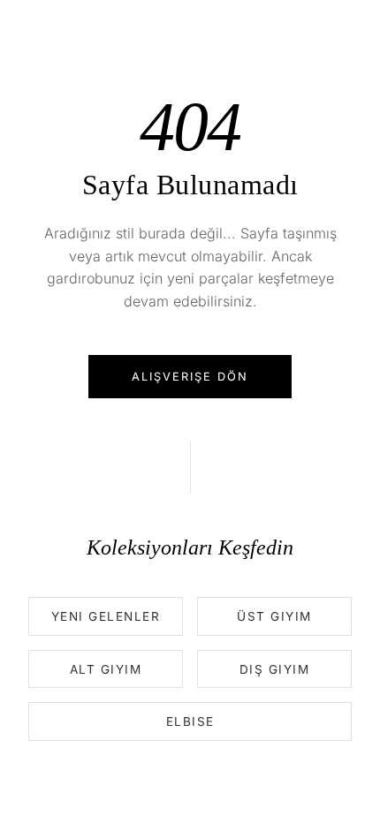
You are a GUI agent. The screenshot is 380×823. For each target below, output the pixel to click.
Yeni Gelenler (106, 616)
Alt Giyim (106, 669)
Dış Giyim (274, 669)
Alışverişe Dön (190, 376)
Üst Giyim (274, 616)
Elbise (190, 721)
